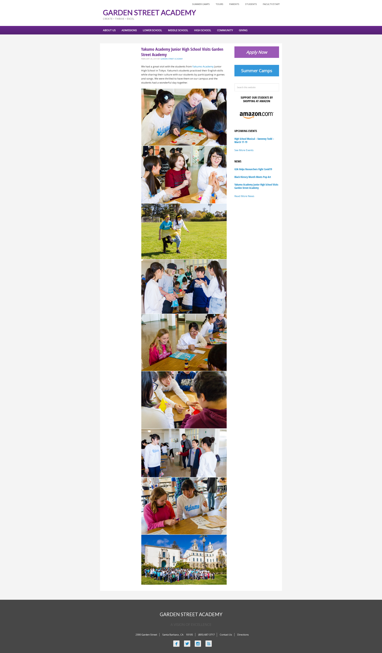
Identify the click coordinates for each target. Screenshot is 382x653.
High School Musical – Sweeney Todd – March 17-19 (254, 140)
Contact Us (226, 634)
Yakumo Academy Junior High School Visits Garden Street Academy (256, 186)
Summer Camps (256, 70)
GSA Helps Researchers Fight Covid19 (253, 169)
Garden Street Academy (149, 12)
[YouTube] (208, 643)
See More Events (244, 150)
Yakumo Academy (203, 66)
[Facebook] (176, 643)
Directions (243, 634)
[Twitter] (187, 643)
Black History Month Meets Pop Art (252, 177)
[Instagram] (198, 643)
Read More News (244, 196)
